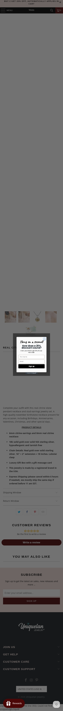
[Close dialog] (44, 338)
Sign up (32, 366)
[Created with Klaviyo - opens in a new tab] (31, 373)
